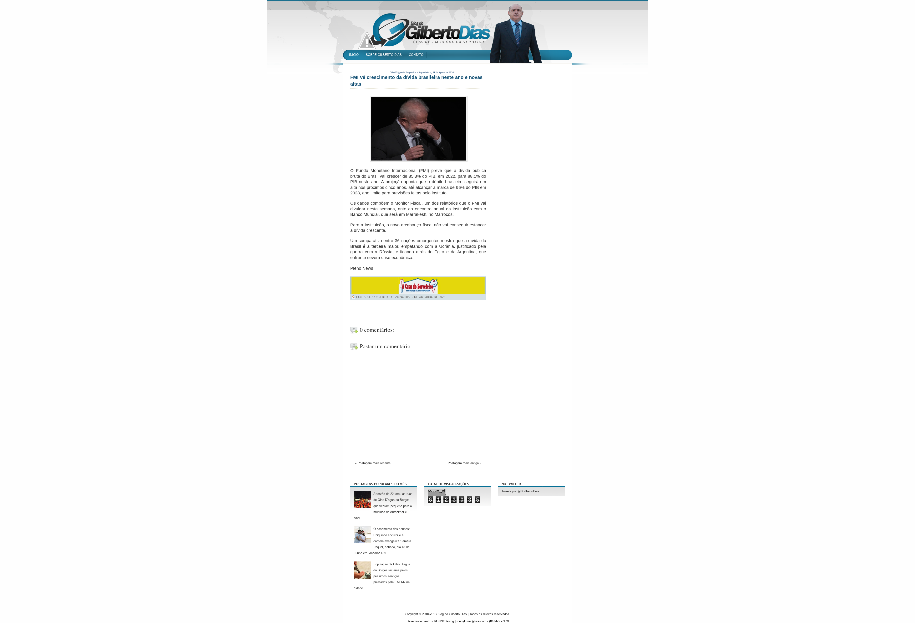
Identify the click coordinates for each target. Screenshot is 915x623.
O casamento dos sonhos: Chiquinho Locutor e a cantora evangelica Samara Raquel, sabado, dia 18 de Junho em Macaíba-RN (382, 541)
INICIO (354, 55)
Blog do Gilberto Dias (452, 614)
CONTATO (416, 55)
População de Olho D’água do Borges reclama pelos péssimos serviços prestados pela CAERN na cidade (382, 576)
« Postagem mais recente (373, 463)
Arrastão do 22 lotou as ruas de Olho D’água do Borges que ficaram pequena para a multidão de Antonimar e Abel (383, 506)
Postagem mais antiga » (464, 463)
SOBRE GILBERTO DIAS (384, 55)
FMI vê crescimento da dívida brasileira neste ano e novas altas (416, 81)
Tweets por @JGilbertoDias (520, 491)
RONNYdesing (444, 621)
